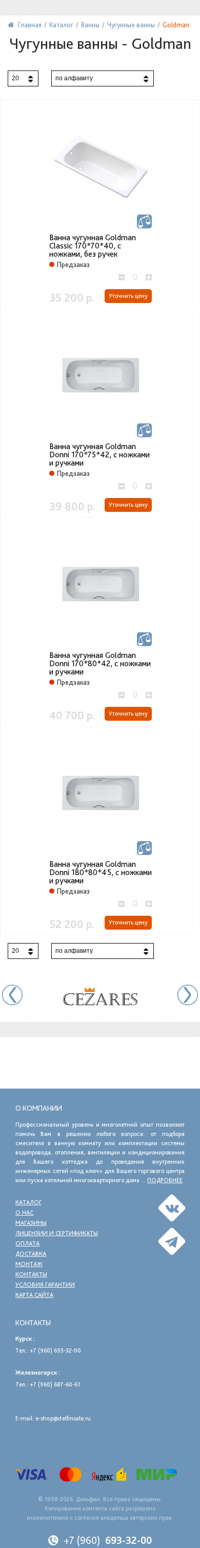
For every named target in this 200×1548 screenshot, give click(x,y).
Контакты (31, 1274)
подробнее (165, 1180)
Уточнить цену (128, 295)
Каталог (28, 1202)
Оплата (27, 1243)
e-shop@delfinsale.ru (63, 1418)
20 (15, 78)
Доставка (30, 1253)
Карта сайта (34, 1294)
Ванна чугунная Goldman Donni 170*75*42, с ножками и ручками (99, 454)
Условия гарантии (45, 1284)
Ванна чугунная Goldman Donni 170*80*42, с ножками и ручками (100, 663)
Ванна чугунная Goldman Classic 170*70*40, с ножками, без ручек (92, 246)
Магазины (31, 1222)
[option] (100, 996)
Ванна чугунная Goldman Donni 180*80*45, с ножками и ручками (100, 872)
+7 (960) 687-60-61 (55, 1384)
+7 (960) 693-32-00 (55, 1350)
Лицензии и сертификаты (56, 1233)
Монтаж (29, 1264)
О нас (24, 1212)
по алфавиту (74, 78)
